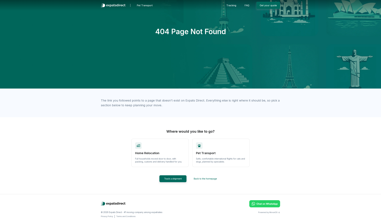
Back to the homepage (205, 178)
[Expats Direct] (113, 5)
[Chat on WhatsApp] (264, 206)
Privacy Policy (107, 216)
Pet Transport (145, 5)
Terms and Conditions (126, 216)
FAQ (247, 5)
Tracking (231, 5)
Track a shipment (173, 178)
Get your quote (268, 5)
